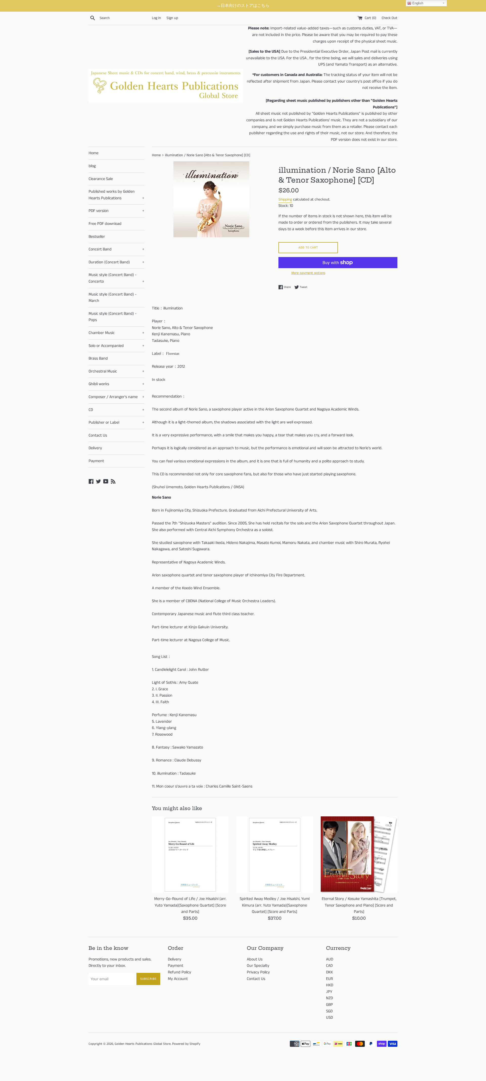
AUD (329, 959)
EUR (329, 979)
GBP (329, 1005)
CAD (329, 966)
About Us (254, 959)
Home (93, 153)
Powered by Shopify (186, 1043)
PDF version (116, 211)
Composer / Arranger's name (116, 397)
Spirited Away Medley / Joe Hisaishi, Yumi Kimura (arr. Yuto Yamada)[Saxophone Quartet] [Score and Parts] (275, 905)
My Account (178, 979)
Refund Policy (179, 972)
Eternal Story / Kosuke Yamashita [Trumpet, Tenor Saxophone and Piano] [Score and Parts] (359, 905)
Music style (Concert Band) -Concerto (116, 278)
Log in (156, 18)
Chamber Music (116, 333)
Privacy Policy (258, 972)
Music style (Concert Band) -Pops (113, 317)
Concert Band (116, 249)
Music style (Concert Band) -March (113, 297)
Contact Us (98, 435)
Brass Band (98, 358)
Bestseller (97, 237)
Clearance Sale (101, 179)
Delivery (95, 448)
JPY (329, 992)
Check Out (389, 18)
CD (116, 410)
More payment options (308, 273)
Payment (96, 461)
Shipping (285, 199)
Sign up (172, 18)
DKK (329, 972)
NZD (329, 998)
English (417, 3)
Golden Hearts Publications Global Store (143, 1043)
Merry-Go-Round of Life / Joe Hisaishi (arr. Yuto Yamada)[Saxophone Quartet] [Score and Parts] (190, 905)
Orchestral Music (116, 371)
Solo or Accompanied (116, 346)
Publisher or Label (116, 422)
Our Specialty (258, 966)
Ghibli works (116, 384)
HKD (329, 985)
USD (329, 1017)
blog (92, 166)
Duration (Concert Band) (116, 262)
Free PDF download (105, 224)
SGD (329, 1011)
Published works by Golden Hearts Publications (116, 195)
